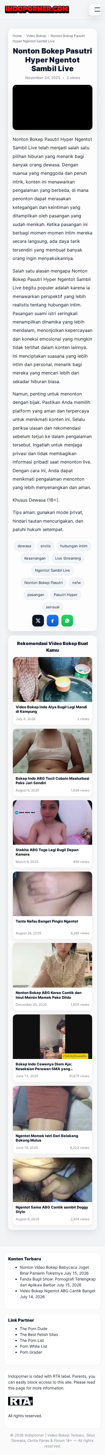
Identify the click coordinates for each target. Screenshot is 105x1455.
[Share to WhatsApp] (67, 621)
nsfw (76, 582)
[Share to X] (38, 621)
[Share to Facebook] (53, 621)
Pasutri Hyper (66, 594)
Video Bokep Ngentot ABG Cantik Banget (57, 1290)
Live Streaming (68, 558)
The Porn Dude (33, 1328)
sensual (52, 607)
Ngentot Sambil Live (52, 570)
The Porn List (32, 1340)
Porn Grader (31, 1352)
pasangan (35, 594)
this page (16, 1388)
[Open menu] (95, 9)
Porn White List (33, 1346)
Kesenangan (35, 558)
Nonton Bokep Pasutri (43, 582)
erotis (46, 546)
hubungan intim (73, 546)
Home (17, 36)
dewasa (24, 546)
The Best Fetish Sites (39, 1334)
